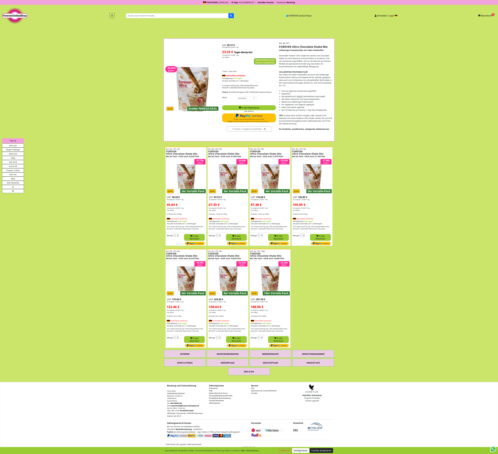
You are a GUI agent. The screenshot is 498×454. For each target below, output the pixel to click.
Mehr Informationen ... (251, 450)
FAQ (252, 388)
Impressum (213, 388)
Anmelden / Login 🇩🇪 (386, 15)
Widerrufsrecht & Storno (218, 393)
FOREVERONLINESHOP (176, 393)
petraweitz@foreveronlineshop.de (185, 406)
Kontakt (254, 393)
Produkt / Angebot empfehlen (248, 129)
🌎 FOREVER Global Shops (299, 15)
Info (170, 108)
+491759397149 (176, 403)
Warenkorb (487, 15)
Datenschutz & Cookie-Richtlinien (264, 391)
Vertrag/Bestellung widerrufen (221, 396)
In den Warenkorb (250, 107)
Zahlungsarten (214, 403)
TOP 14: (13, 141)
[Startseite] (14, 15)
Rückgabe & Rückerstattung (220, 398)
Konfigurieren (300, 450)
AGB (210, 391)
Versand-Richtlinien (216, 400)
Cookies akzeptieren (321, 450)
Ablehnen (285, 450)
